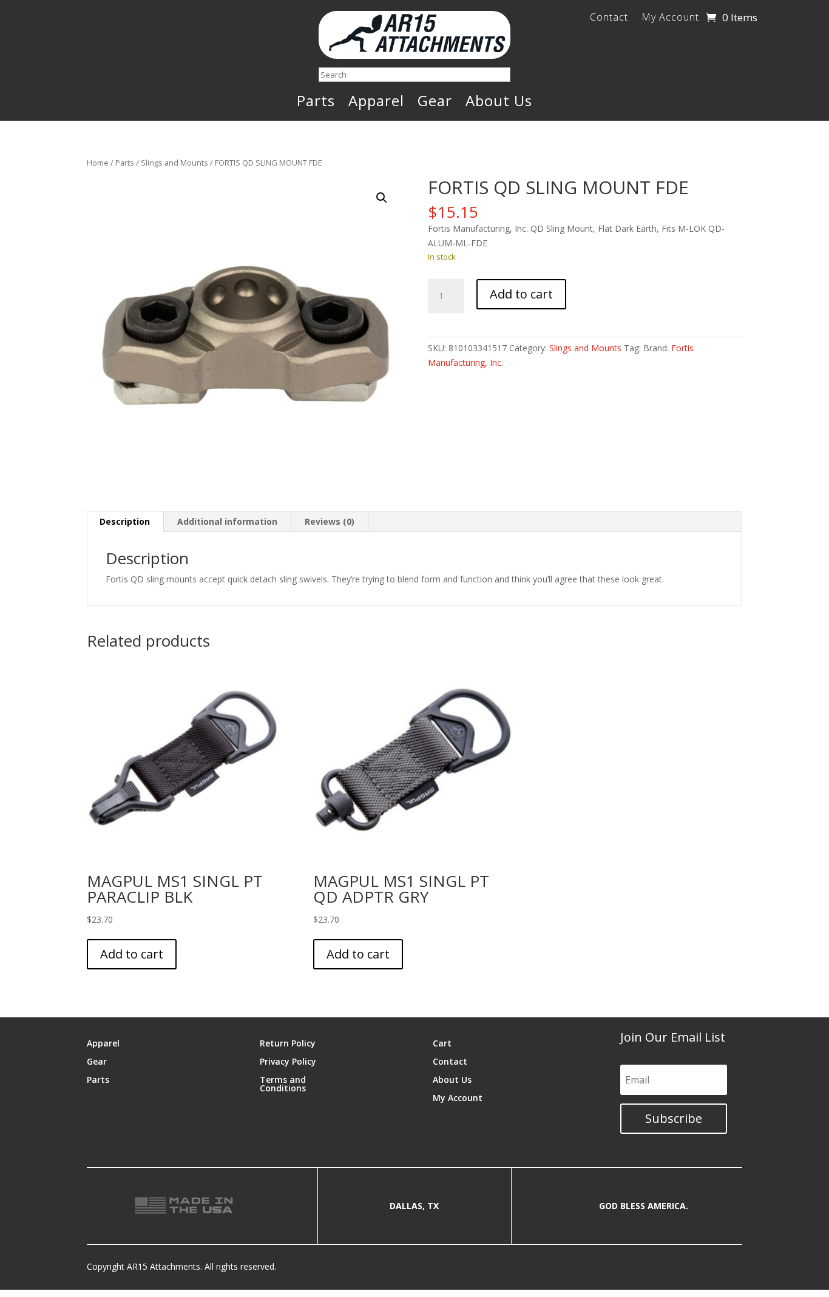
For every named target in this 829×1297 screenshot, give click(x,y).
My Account (670, 18)
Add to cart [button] (131, 954)
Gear (435, 103)
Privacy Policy (288, 1061)
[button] (382, 198)
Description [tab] (125, 521)
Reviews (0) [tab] (329, 521)
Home (98, 162)
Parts (316, 103)
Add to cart (521, 294)
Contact (609, 18)
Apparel (376, 103)
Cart (442, 1042)
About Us (498, 103)
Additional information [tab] (227, 521)
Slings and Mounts (174, 162)
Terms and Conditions (283, 1083)
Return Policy (288, 1042)
